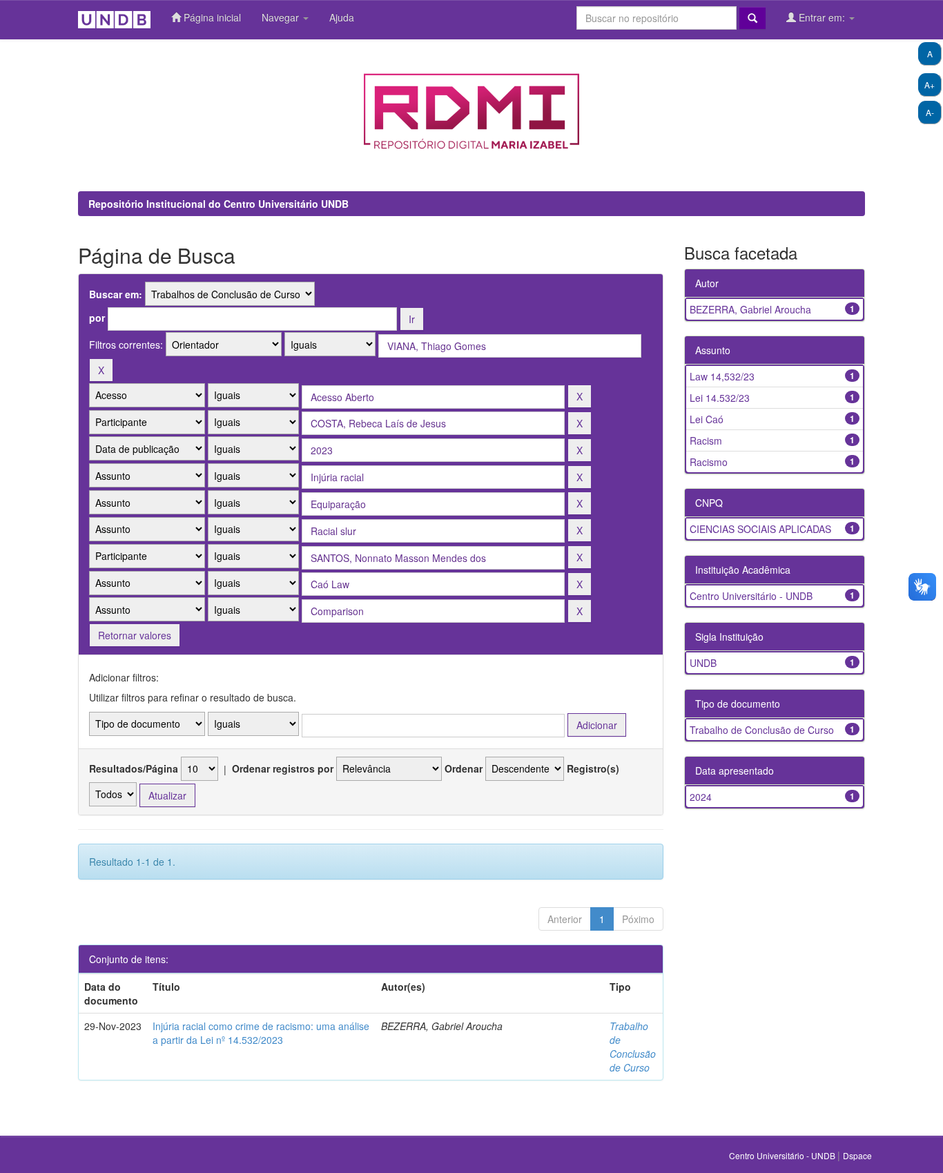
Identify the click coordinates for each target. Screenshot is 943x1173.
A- (930, 112)
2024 (701, 797)
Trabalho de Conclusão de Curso (633, 1046)
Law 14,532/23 (722, 376)
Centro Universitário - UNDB (751, 596)
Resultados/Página (133, 768)
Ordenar (464, 768)
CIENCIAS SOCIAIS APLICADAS (760, 529)
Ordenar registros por (282, 768)
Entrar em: (822, 17)
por (97, 317)
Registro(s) (593, 768)
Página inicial (211, 17)
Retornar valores (134, 635)
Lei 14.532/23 (720, 398)
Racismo (709, 462)
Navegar (282, 17)
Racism (706, 440)
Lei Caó (706, 419)
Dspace (857, 1155)
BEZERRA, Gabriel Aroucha (750, 309)
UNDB (703, 663)
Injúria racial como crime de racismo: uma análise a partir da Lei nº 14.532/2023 (261, 1033)
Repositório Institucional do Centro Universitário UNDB (218, 204)
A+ (929, 84)
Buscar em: (115, 294)
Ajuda (341, 17)
